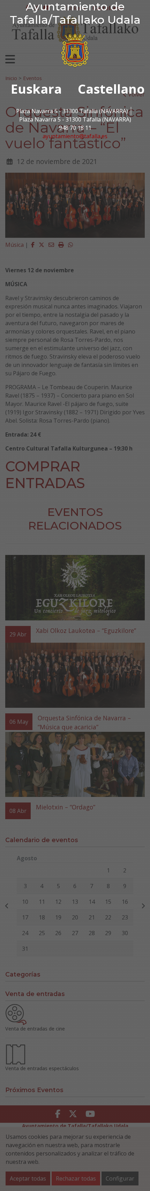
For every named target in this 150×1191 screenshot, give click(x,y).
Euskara (36, 88)
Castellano (111, 88)
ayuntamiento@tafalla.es (75, 136)
